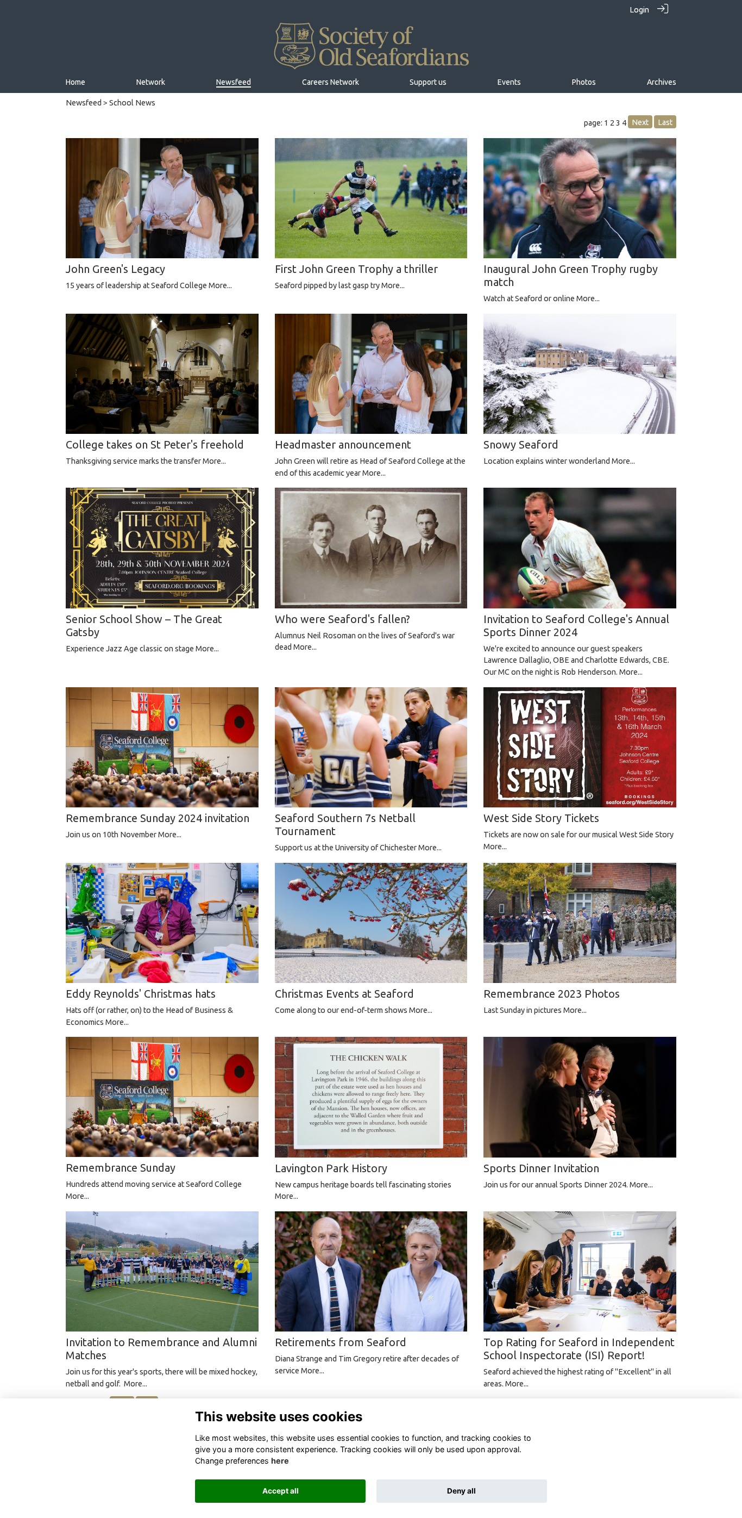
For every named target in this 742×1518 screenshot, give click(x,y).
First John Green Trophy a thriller (356, 269)
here (280, 1460)
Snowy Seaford (520, 444)
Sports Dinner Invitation (541, 1168)
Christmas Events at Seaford (344, 993)
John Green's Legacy (115, 269)
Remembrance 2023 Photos (551, 993)
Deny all (461, 1490)
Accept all (280, 1490)
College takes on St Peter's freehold (155, 444)
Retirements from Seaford (340, 1342)
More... (220, 285)
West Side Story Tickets (541, 818)
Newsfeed (84, 102)
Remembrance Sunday (120, 1167)
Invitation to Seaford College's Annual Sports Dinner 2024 (576, 625)
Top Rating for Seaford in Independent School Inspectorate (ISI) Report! (579, 1348)
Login (639, 9)
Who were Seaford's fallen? (342, 619)
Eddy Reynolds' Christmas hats (141, 993)
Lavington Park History (331, 1168)
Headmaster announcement (343, 444)
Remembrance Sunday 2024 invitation (157, 818)
